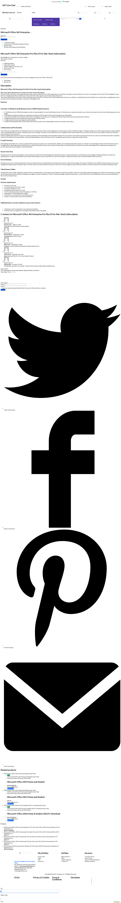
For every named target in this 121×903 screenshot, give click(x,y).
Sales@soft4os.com (20, 869)
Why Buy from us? (8, 12)
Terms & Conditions (57, 878)
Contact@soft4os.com (20, 871)
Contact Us (64, 861)
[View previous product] (4, 42)
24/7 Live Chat (8, 5)
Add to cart (4, 39)
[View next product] (12, 45)
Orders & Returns (66, 859)
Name (3, 284)
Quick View (32, 773)
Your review (4, 283)
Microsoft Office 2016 (24, 810)
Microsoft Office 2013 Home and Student (26, 797)
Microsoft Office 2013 (24, 793)
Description (7, 80)
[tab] (62, 80)
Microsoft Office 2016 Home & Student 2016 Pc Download (33, 814)
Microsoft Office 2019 (24, 778)
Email (3, 286)
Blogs (33, 12)
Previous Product (10, 42)
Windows (44, 24)
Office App (36, 24)
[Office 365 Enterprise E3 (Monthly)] (14, 47)
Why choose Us (65, 856)
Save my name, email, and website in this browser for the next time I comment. (24, 288)
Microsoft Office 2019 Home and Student (26, 782)
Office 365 (49, 77)
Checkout (40, 861)
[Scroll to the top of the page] (1, 887)
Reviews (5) (7, 82)
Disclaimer (75, 877)
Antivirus (53, 24)
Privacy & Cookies (41, 877)
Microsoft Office (38, 20)
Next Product (8, 45)
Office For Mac (49, 20)
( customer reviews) (6, 59)
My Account (41, 856)
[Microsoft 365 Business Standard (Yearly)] (16, 44)
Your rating (4, 272)
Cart (39, 859)
